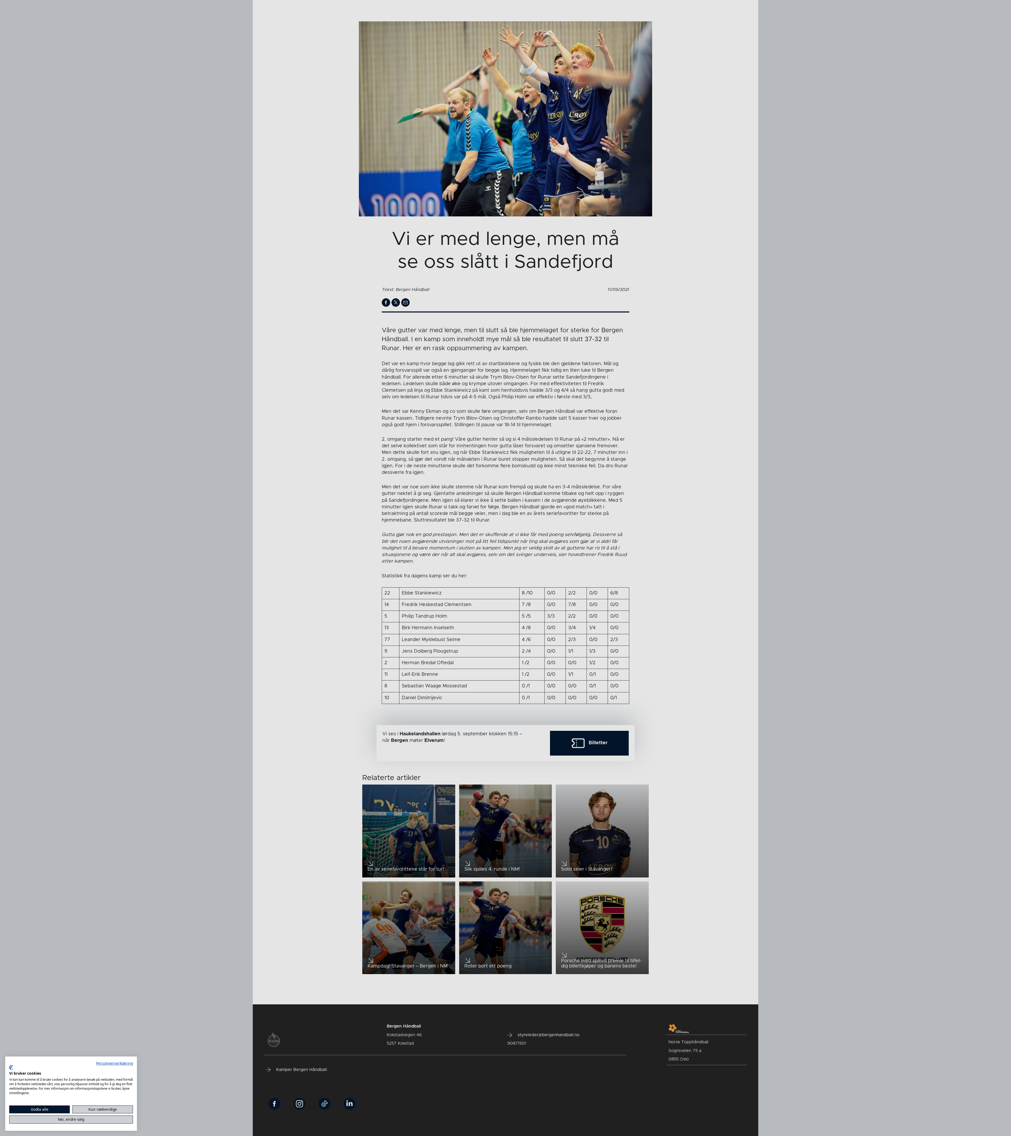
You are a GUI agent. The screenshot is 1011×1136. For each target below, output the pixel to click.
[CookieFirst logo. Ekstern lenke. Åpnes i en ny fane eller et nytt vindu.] (11, 1067)
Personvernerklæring (114, 1063)
